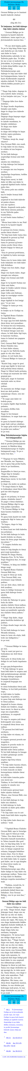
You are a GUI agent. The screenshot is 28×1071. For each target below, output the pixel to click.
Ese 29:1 (7, 1046)
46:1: (8, 1009)
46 (14, 8)
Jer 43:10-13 (17, 1038)
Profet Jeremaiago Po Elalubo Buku (14, 3)
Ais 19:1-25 (17, 1043)
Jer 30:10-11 (17, 1051)
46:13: (8, 1038)
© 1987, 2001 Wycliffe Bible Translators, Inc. (14, 1056)
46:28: (8, 1051)
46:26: (8, 1043)
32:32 (13, 1046)
